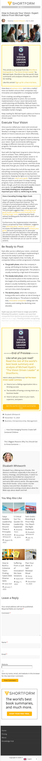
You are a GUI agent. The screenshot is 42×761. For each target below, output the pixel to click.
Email (4, 654)
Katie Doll (8, 584)
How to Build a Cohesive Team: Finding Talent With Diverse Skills (7, 572)
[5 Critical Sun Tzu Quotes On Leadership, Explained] (19, 503)
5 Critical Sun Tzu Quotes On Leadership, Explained (19, 521)
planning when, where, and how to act (20, 226)
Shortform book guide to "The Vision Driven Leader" (20, 71)
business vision (17, 88)
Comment (6, 613)
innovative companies (17, 300)
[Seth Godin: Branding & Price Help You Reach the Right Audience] (30, 503)
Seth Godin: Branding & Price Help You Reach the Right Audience (30, 522)
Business (8, 421)
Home (4, 730)
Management (32, 421)
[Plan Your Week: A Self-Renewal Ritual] (30, 550)
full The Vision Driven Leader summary (19, 378)
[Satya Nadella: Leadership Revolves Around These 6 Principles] (7, 503)
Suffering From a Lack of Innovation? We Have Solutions (19, 569)
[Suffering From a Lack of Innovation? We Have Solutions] (19, 550)
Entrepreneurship (19, 421)
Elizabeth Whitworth (19, 21)
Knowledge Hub (8, 741)
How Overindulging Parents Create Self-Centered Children (20, 430)
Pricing (4, 734)
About (4, 737)
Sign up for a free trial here (25, 82)
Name (5, 642)
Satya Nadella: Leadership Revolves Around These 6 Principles (7, 524)
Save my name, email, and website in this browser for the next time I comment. (21, 674)
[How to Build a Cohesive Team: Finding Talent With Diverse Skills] (7, 550)
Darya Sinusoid (29, 577)
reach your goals (21, 178)
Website (5, 664)
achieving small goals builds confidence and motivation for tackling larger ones (19, 212)
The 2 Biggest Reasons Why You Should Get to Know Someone (21, 443)
